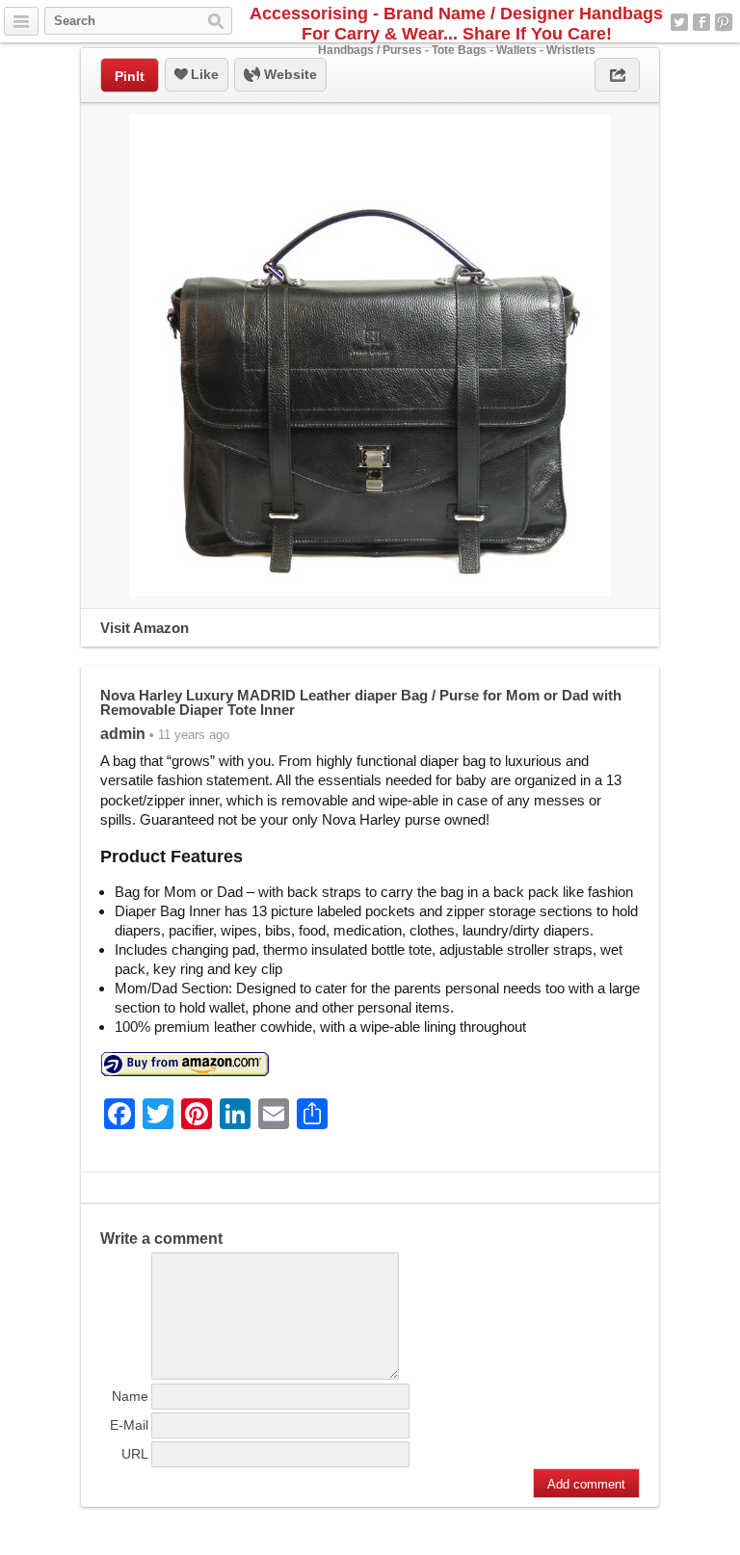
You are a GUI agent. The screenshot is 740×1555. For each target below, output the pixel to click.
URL (134, 1454)
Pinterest (723, 22)
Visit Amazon (144, 627)
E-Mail (129, 1425)
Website (288, 74)
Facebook (701, 22)
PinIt (130, 76)
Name (130, 1396)
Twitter (679, 22)
